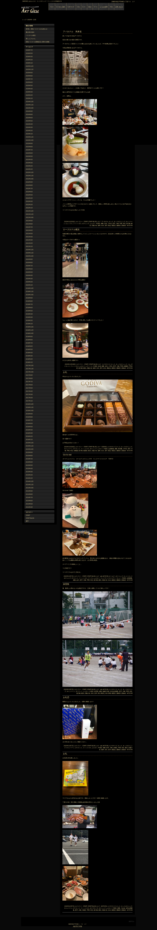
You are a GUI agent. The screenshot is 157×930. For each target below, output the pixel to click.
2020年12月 (29, 249)
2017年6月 (29, 385)
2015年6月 (29, 462)
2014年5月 (29, 504)
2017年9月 (29, 375)
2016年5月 (29, 426)
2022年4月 (29, 198)
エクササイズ (106, 364)
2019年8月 (29, 301)
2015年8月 (29, 455)
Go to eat (67, 455)
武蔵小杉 (94, 225)
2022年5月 (29, 195)
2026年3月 (29, 56)
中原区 (98, 223)
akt (101, 576)
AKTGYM (47, 9)
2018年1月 (29, 362)
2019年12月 (29, 288)
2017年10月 (29, 372)
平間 (120, 223)
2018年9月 (29, 336)
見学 (106, 225)
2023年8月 (29, 146)
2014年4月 (29, 507)
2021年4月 (29, 237)
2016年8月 (29, 417)
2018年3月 (29, 356)
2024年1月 (29, 134)
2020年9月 (29, 259)
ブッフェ (91, 578)
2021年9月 (29, 220)
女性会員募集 (114, 691)
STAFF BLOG (30, 518)
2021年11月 (29, 214)
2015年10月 (29, 449)
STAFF (28, 515)
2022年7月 (29, 188)
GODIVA (104, 447)
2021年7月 (29, 227)
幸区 (124, 223)
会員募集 (111, 449)
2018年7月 (29, 343)
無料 (99, 225)
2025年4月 (29, 89)
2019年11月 (29, 291)
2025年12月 (29, 66)
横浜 (84, 368)
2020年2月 (29, 282)
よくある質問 (103, 7)
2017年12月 (29, 365)
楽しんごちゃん (31, 38)
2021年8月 (29, 224)
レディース (89, 366)
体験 (102, 223)
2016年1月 (29, 439)
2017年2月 (29, 398)
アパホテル (104, 221)
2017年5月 (29, 388)
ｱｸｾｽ (111, 7)
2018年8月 (29, 340)
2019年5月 (29, 311)
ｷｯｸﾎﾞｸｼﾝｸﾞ (71, 7)
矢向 (102, 225)
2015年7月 (29, 459)
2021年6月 (29, 230)
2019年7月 (29, 304)
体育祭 (66, 584)
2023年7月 (29, 150)
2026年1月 (29, 63)
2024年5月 (29, 121)
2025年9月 (29, 72)
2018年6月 (29, 346)
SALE (89, 7)
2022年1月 (29, 208)
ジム (129, 364)
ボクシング (85, 223)
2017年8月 (29, 378)
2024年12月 (29, 101)
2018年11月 (29, 330)
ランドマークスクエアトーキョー (110, 578)
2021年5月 (29, 233)
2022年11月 (29, 175)
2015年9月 (29, 452)
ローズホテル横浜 (71, 229)
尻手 (114, 223)
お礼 (65, 372)
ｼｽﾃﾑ (78, 7)
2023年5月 (29, 156)
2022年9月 (29, 182)
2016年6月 (29, 423)
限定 (109, 225)
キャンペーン (68, 449)
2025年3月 (29, 92)
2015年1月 (29, 478)
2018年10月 (29, 333)
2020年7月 (29, 266)
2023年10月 (29, 140)
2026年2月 (29, 60)
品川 (77, 580)
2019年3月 (29, 317)
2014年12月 (29, 481)
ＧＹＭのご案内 (60, 7)
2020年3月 (29, 278)
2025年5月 (29, 85)
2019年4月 (29, 314)
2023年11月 (29, 137)
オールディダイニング (116, 576)
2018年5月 (29, 349)
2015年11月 (29, 446)
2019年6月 (29, 307)
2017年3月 (29, 394)
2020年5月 (29, 272)
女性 (105, 223)
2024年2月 (29, 130)
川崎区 (115, 748)
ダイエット (76, 449)
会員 (99, 366)
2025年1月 (29, 98)
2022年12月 (29, 172)
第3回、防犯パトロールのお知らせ (36, 29)
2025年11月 (29, 69)
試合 (104, 368)
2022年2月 (29, 204)
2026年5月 (29, 53)
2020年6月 (29, 269)
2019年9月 (29, 298)
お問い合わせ (119, 7)
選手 (27, 521)
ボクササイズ (94, 908)
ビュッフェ (69, 223)
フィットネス (77, 223)
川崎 (117, 223)
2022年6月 (29, 192)
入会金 (123, 908)
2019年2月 (29, 320)
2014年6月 (29, 500)
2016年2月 (29, 436)
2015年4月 (29, 468)
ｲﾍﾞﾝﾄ (95, 7)
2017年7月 (29, 381)
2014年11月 (29, 484)
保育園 (120, 449)
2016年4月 (29, 430)
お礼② (66, 697)
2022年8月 (29, 185)
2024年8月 (29, 114)
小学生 (110, 223)
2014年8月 (29, 494)
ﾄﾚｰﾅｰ (84, 7)
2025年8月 (29, 76)
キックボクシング (119, 221)
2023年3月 (29, 163)
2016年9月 (29, 414)
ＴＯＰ (52, 7)
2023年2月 (29, 166)
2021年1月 (29, 246)
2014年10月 (29, 488)
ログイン (131, 921)
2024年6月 (29, 118)
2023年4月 (29, 159)
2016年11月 (29, 407)
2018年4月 (29, 352)
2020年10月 (29, 256)
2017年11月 (29, 369)
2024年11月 (29, 105)
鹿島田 (118, 225)
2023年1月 (29, 169)
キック (111, 221)
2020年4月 (29, 275)
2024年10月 (29, 108)
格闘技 (85, 450)
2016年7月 (29, 420)
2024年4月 (29, 124)
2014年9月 (29, 491)
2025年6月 (29, 82)
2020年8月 (29, 262)
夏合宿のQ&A (30, 32)
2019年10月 (29, 295)
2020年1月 (29, 285)
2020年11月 (29, 253)
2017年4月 (29, 391)
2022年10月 (29, 179)
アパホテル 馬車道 (72, 31)
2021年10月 (29, 217)
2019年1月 (29, 323)
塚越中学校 (106, 691)
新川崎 (128, 223)
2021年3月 (29, 240)
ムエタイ (92, 223)
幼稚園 (126, 366)
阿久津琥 (108, 693)
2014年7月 (29, 497)
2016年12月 (29, 404)
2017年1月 (29, 401)
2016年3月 (29, 433)
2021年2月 (29, 243)
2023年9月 (29, 143)
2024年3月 (29, 127)
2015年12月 (29, 443)
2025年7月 (29, 79)
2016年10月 (29, 410)
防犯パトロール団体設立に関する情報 (37, 42)
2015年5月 (29, 465)
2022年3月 (29, 201)
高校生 (109, 368)
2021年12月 (29, 211)
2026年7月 (29, 50)
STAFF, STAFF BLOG (90, 221)
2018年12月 (29, 327)
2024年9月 (29, 111)
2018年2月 (29, 359)
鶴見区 (114, 225)
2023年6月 (29, 153)
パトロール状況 (31, 35)
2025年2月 (29, 95)
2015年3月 (29, 472)
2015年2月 (29, 475)
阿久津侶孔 (101, 693)
